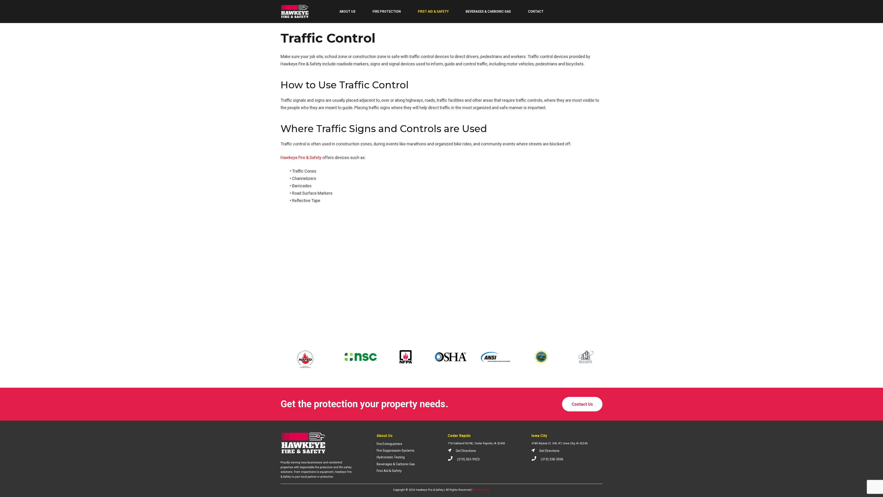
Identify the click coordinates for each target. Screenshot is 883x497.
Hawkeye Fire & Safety (301, 157)
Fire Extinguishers (389, 444)
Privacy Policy (481, 489)
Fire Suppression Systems (395, 450)
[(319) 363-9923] (452, 459)
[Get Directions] (452, 450)
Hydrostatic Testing (391, 457)
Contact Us (582, 404)
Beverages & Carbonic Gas (396, 464)
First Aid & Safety (389, 471)
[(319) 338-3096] (536, 459)
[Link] (295, 11)
